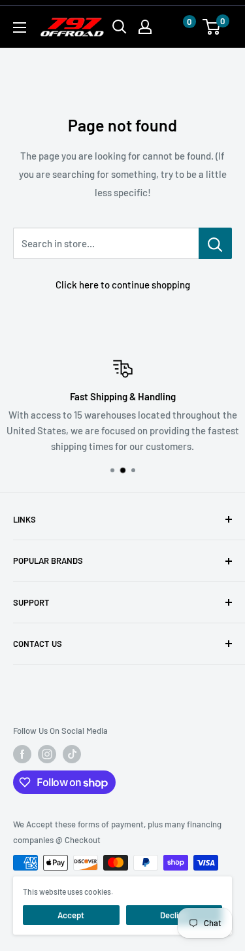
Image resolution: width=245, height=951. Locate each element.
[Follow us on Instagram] (47, 754)
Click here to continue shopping (123, 284)
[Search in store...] (215, 243)
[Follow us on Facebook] (22, 754)
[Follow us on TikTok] (72, 754)
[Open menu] (19, 27)
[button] (176, 27)
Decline (174, 915)
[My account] (145, 27)
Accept (70, 915)
